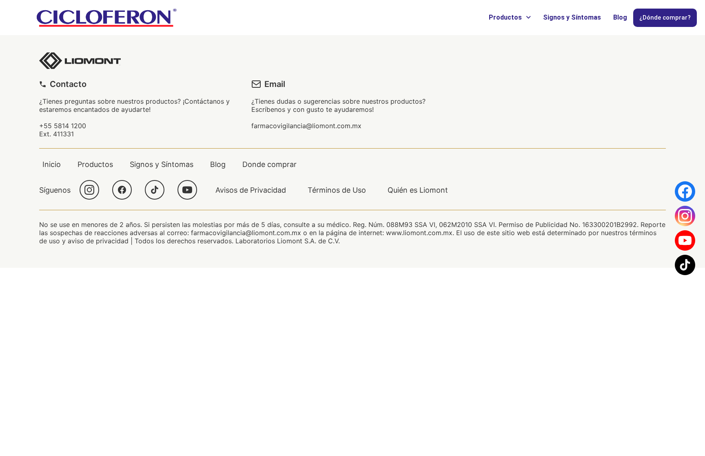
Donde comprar (269, 164)
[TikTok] (154, 190)
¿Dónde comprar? (665, 17)
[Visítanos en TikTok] (685, 265)
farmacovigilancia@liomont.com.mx (306, 126)
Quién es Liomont (418, 190)
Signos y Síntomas (572, 17)
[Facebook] (122, 190)
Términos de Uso (337, 190)
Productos (505, 17)
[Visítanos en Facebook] (685, 191)
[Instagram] (89, 190)
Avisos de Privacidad (250, 190)
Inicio (51, 164)
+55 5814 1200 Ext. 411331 (62, 130)
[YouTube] (187, 190)
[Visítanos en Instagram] (685, 216)
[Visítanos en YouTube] (685, 240)
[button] (510, 17)
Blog (620, 17)
